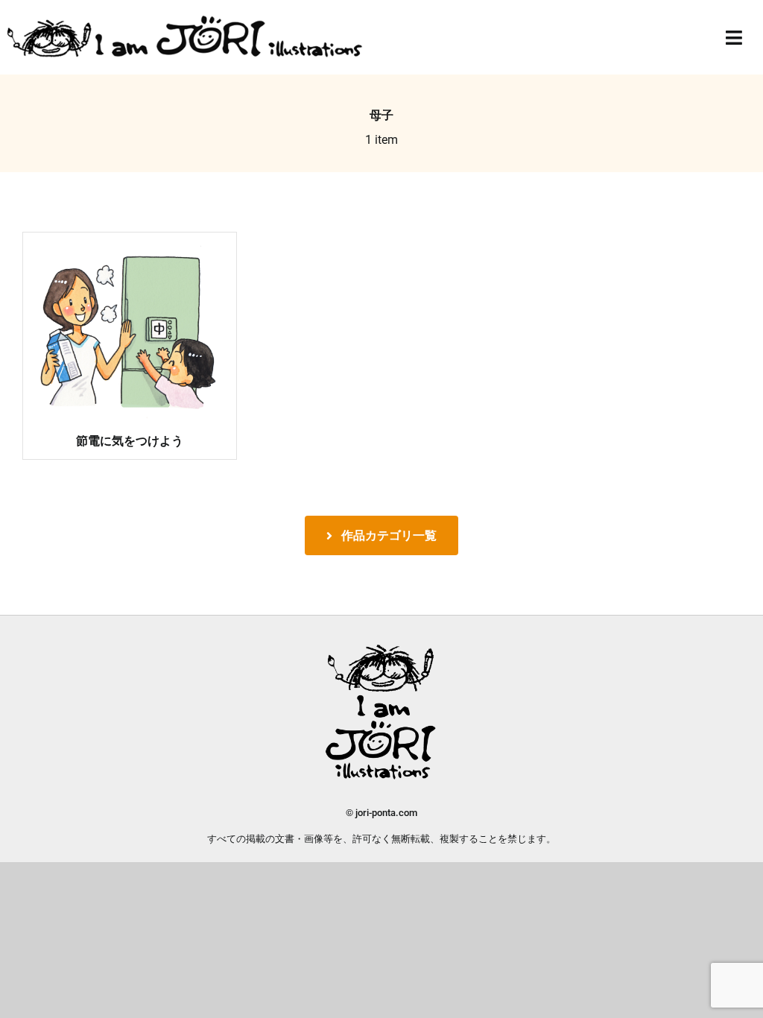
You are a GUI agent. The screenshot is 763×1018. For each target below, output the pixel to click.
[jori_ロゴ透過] (186, 19)
